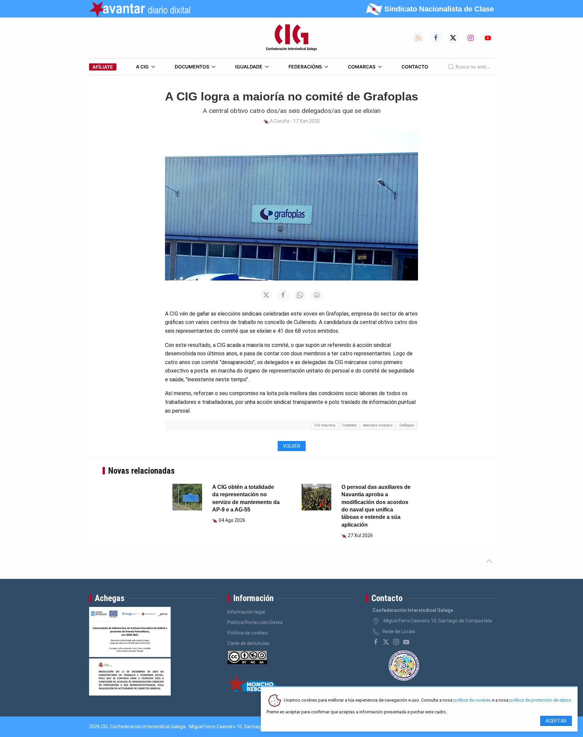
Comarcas (362, 66)
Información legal (246, 612)
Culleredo (349, 425)
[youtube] (406, 642)
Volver (291, 446)
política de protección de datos (540, 700)
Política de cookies (247, 633)
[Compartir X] (266, 295)
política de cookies (472, 700)
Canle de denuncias (248, 643)
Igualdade (248, 66)
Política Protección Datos (255, 622)
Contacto (414, 66)
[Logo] (291, 37)
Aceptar (556, 721)
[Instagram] (396, 642)
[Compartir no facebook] (283, 295)
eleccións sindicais (378, 425)
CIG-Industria (324, 425)
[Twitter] (386, 642)
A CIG (142, 66)
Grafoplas (406, 425)
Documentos (192, 66)
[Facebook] (375, 642)
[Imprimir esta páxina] (317, 295)
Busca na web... (473, 66)
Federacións (305, 66)
